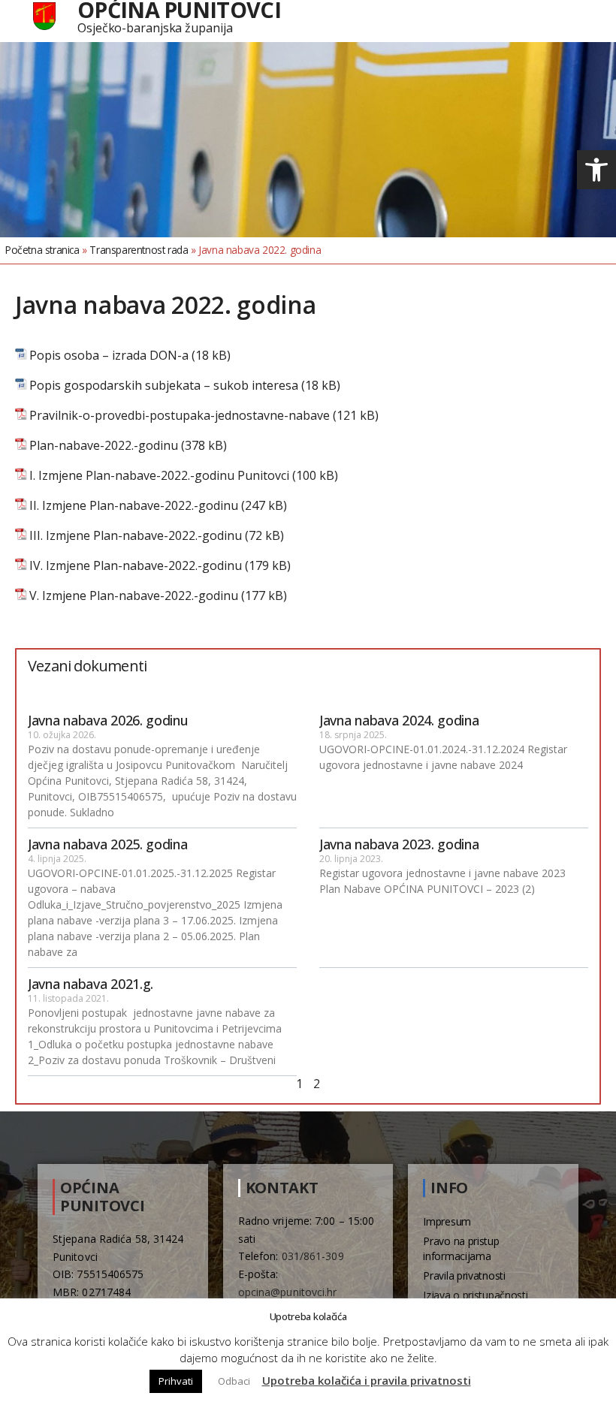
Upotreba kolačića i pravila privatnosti (366, 1380)
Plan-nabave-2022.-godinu (103, 446)
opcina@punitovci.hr (287, 1292)
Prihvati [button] (176, 1381)
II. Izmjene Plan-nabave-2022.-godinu (133, 506)
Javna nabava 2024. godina (399, 720)
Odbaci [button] (234, 1381)
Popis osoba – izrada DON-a (109, 355)
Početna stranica (42, 250)
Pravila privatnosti (464, 1275)
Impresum (447, 1221)
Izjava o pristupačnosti (475, 1295)
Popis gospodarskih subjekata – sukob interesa (163, 385)
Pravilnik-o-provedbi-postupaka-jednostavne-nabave (179, 416)
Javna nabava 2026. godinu (108, 720)
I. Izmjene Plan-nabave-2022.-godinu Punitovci (159, 476)
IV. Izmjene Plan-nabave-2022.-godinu (135, 566)
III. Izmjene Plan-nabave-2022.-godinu (135, 536)
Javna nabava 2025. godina (108, 844)
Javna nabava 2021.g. (90, 984)
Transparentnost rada (138, 250)
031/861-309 (313, 1256)
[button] (596, 169)
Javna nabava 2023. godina (399, 844)
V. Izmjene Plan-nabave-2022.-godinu (133, 596)
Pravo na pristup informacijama (461, 1248)
